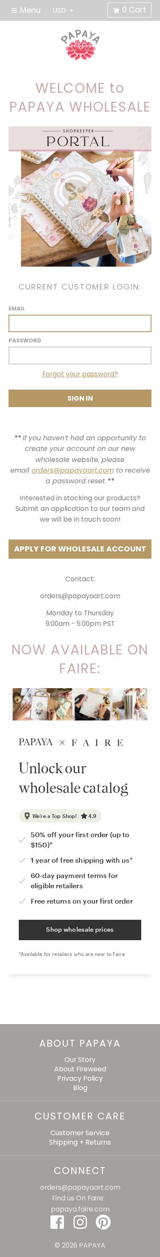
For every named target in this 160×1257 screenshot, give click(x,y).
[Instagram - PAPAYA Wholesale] (80, 1222)
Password (25, 340)
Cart (134, 9)
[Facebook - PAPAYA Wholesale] (57, 1222)
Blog (80, 1088)
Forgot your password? (80, 374)
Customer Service (80, 1133)
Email (17, 308)
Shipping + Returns (80, 1142)
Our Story (80, 1060)
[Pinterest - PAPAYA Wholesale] (103, 1222)
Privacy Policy (80, 1078)
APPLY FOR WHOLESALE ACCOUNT (80, 548)
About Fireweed (80, 1069)
